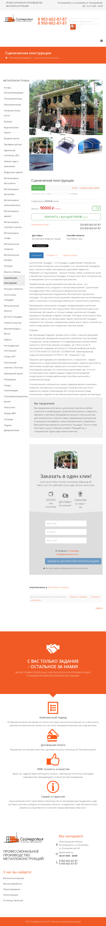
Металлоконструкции (20, 57)
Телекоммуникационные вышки (14, 399)
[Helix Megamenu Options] (101, 41)
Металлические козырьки (11, 246)
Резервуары (10, 379)
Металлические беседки (11, 257)
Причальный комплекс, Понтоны (13, 365)
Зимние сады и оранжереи (11, 164)
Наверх (99, 607)
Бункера (8, 121)
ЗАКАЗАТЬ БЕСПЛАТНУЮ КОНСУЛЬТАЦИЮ (73, 561)
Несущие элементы (13, 288)
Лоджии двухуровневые (11, 428)
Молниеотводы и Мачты (12, 331)
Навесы (7, 339)
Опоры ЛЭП (9, 356)
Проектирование (11, 889)
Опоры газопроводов (11, 388)
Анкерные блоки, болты (12, 113)
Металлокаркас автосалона (11, 181)
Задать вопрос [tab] (70, 255)
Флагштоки (9, 407)
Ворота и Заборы (12, 271)
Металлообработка (12, 883)
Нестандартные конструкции (11, 348)
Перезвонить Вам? (40, 224)
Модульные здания (13, 172)
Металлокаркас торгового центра (13, 224)
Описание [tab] (36, 255)
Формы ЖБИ (10, 413)
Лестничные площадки (10, 297)
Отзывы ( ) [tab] (52, 255)
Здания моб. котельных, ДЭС (11, 153)
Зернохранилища (12, 104)
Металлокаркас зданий (11, 213)
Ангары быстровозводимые (13, 90)
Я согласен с (67, 552)
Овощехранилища (13, 98)
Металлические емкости (11, 308)
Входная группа (11, 138)
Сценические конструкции (10, 280)
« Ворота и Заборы (78, 596)
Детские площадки (13, 316)
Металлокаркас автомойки (11, 192)
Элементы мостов (12, 322)
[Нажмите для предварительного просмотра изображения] (66, 107)
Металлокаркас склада (11, 235)
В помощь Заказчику (13, 900)
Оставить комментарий (89, 188)
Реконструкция (10, 894)
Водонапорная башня (11, 130)
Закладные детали (13, 144)
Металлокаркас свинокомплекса (12, 202)
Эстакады (8, 419)
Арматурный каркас (13, 373)
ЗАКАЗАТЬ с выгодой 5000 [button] (66, 217)
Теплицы (8, 265)
